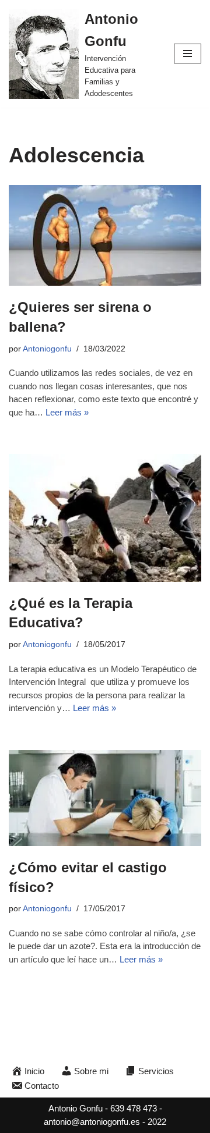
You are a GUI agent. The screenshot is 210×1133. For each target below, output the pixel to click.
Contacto (41, 1086)
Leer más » (67, 412)
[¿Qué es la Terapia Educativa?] (105, 518)
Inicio (34, 1071)
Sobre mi (91, 1071)
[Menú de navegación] (187, 53)
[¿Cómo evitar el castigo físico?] (105, 798)
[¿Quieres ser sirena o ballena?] (105, 235)
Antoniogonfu (47, 348)
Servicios (156, 1071)
